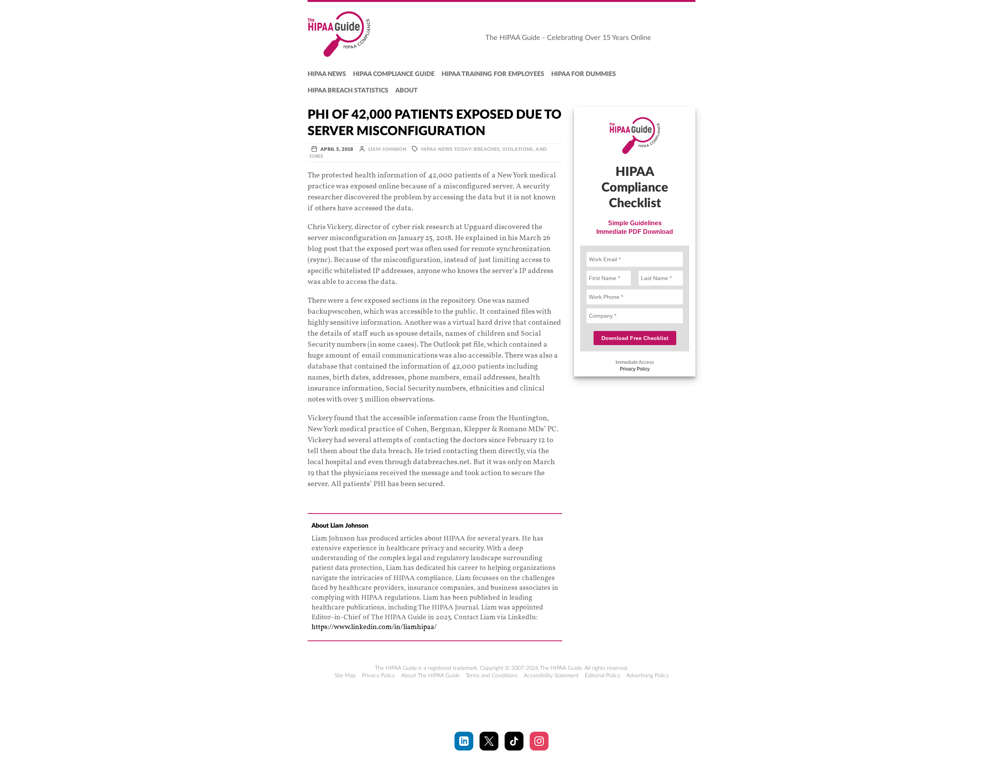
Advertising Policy (647, 675)
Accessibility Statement (551, 675)
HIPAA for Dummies (583, 74)
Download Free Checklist (634, 338)
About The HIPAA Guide (430, 675)
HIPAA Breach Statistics (348, 90)
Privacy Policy (635, 369)
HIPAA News (327, 74)
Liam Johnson (387, 149)
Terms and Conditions (492, 675)
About (406, 90)
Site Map (345, 675)
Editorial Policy (602, 675)
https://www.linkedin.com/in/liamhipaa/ (374, 627)
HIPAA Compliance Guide (394, 74)
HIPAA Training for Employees (493, 74)
